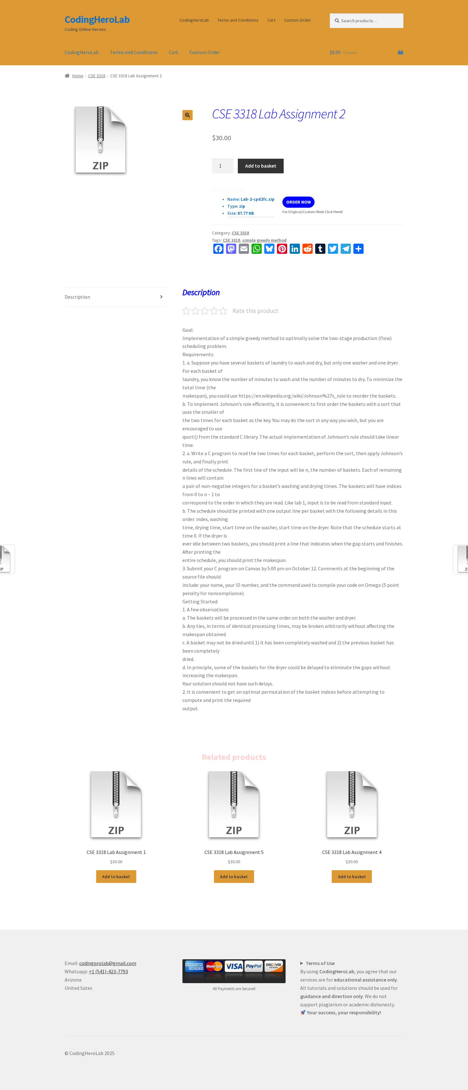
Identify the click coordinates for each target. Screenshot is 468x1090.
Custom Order (297, 20)
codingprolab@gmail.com (107, 963)
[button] (187, 115)
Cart (271, 20)
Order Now (298, 202)
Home (77, 76)
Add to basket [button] (116, 876)
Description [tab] (77, 297)
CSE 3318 (96, 76)
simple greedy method (264, 240)
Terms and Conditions (238, 20)
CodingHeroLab (97, 19)
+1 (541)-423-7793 (108, 971)
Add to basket (260, 166)
